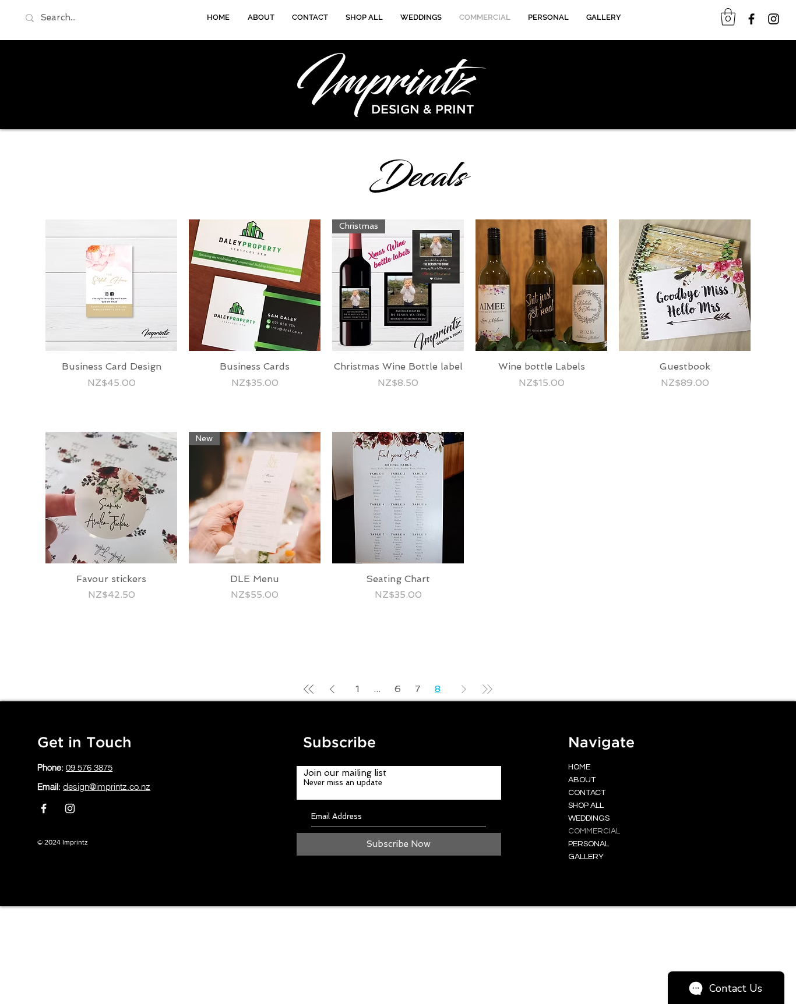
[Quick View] (111, 285)
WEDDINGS (589, 818)
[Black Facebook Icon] (751, 19)
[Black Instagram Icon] (773, 19)
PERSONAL (588, 844)
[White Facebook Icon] (43, 808)
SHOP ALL (586, 805)
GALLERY (586, 857)
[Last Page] (487, 689)
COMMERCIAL (594, 831)
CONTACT (586, 793)
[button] (728, 17)
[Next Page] (464, 689)
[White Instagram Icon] (70, 808)
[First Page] (309, 689)
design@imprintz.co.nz (106, 786)
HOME (579, 767)
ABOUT (582, 780)
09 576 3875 (89, 767)
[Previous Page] (332, 689)
